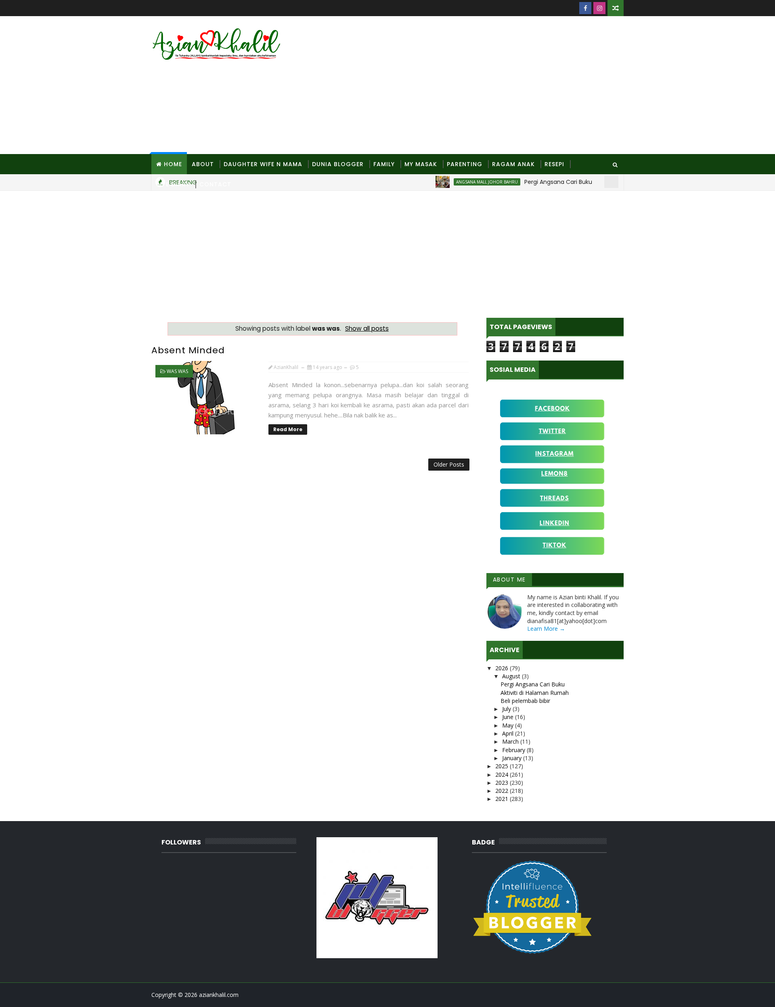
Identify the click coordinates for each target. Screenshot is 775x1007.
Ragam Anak (513, 164)
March (511, 741)
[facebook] (585, 8)
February (514, 750)
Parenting (464, 164)
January (512, 758)
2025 (502, 766)
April (508, 733)
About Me (509, 579)
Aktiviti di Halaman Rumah (535, 692)
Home (173, 164)
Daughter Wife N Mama (263, 164)
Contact (215, 184)
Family (384, 164)
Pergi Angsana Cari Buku (533, 684)
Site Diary (173, 184)
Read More (287, 429)
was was (177, 371)
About (203, 164)
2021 (502, 799)
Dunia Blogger (338, 164)
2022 (502, 790)
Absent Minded (188, 350)
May (508, 725)
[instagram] (599, 8)
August (512, 676)
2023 (502, 782)
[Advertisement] (476, 85)
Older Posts (449, 464)
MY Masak (420, 164)
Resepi (554, 164)
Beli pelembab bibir (525, 701)
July (507, 709)
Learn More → (546, 628)
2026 (502, 668)
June (508, 717)
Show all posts (367, 328)
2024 (502, 774)
